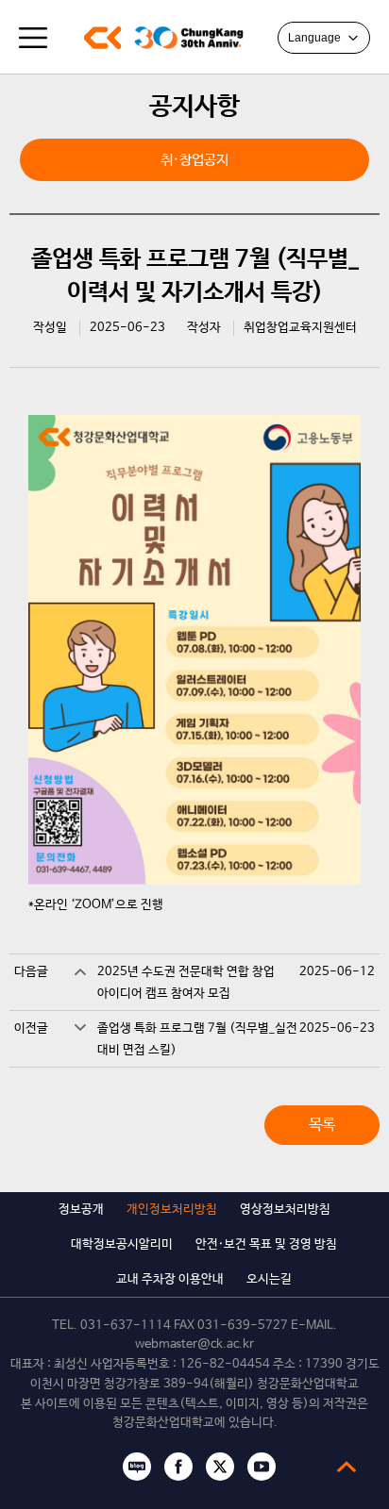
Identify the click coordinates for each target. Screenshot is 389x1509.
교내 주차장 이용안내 (170, 1279)
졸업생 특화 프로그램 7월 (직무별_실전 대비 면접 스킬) (197, 1039)
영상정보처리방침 (285, 1209)
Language (314, 37)
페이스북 (178, 1466)
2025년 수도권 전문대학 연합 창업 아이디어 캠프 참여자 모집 (186, 983)
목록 (322, 1125)
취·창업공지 (194, 160)
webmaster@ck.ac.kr (194, 1344)
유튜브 (261, 1466)
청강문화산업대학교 (103, 37)
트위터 (220, 1466)
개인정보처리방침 (172, 1209)
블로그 (137, 1466)
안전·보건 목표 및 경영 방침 (266, 1244)
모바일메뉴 (33, 38)
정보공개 (81, 1209)
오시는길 (269, 1279)
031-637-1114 (125, 1325)
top (346, 1466)
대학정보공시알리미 (122, 1244)
